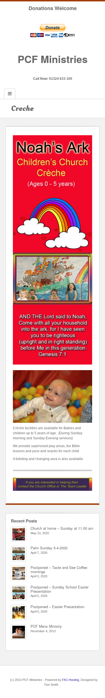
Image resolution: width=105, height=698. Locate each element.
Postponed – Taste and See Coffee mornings (59, 569)
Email (44, 70)
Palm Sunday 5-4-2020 (49, 547)
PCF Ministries (53, 59)
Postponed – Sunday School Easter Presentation (59, 589)
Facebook (52, 70)
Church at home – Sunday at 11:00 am (62, 528)
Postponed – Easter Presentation (57, 606)
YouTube (60, 70)
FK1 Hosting (70, 679)
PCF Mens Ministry (46, 626)
